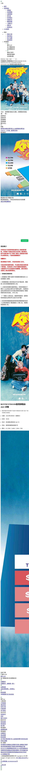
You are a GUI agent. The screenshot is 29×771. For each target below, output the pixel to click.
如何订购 (3, 706)
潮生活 (9, 25)
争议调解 (4, 741)
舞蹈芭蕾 (9, 21)
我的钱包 (9, 36)
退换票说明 (4, 729)
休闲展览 (9, 17)
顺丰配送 (3, 723)
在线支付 (3, 714)
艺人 (12, 739)
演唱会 (9, 10)
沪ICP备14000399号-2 (22, 758)
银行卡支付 (4, 718)
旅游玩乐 (9, 27)
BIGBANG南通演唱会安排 (8, 748)
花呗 (2, 716)
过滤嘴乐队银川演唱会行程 (18, 744)
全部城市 (16, 739)
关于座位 (3, 710)
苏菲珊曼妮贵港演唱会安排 (13, 752)
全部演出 (6, 8)
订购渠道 (3, 703)
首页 (5, 6)
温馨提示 (8, 201)
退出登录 (9, 40)
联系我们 (8, 739)
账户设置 (9, 38)
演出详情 (3, 201)
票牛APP (3, 676)
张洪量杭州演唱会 (6, 744)
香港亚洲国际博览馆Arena (8, 128)
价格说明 (3, 708)
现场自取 (3, 722)
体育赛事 (9, 12)
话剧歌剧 (9, 14)
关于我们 (3, 739)
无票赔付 (3, 733)
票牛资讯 (21, 739)
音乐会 (9, 16)
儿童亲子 (9, 23)
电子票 (3, 725)
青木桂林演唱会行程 (19, 746)
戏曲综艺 (9, 19)
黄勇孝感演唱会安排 (8, 750)
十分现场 (6, 29)
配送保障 (3, 737)
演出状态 (3, 705)
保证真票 (3, 735)
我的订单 (9, 34)
